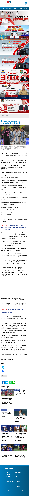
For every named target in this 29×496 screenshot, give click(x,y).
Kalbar (25, 8)
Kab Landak (9, 8)
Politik (7, 484)
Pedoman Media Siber (13, 493)
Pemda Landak (18, 8)
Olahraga (7, 115)
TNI (7, 486)
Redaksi (13, 491)
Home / (3, 115)
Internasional (19, 479)
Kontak (19, 493)
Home (2, 8)
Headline (4, 376)
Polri (16, 484)
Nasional (8, 479)
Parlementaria (9, 481)
